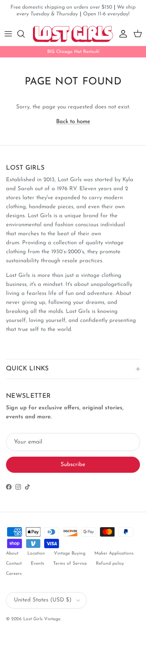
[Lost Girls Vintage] (73, 34)
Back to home (73, 122)
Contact (14, 563)
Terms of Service (70, 563)
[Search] (24, 34)
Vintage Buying (69, 553)
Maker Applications (114, 553)
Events (37, 563)
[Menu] (8, 34)
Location (36, 553)
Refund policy (110, 563)
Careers (14, 573)
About (12, 553)
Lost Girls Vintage (41, 619)
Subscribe (73, 465)
